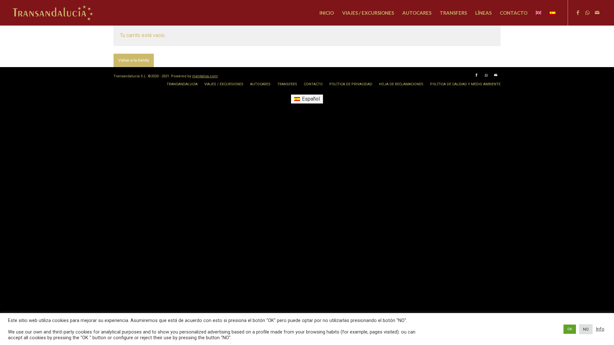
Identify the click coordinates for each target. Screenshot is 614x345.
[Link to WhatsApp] (587, 12)
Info (600, 329)
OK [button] (569, 329)
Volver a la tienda (133, 60)
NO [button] (586, 329)
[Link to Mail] (597, 12)
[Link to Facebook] (578, 12)
